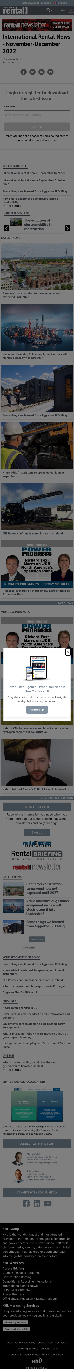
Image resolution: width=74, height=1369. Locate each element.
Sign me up (37, 709)
